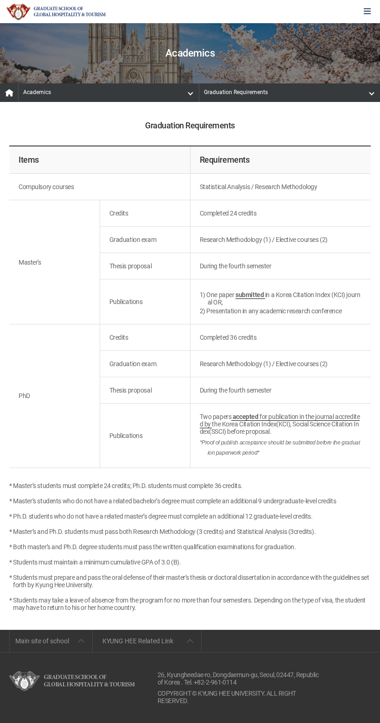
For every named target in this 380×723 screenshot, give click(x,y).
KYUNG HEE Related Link (137, 641)
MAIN (9, 92)
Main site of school (42, 641)
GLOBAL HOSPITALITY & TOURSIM (56, 12)
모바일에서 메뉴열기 (367, 11)
